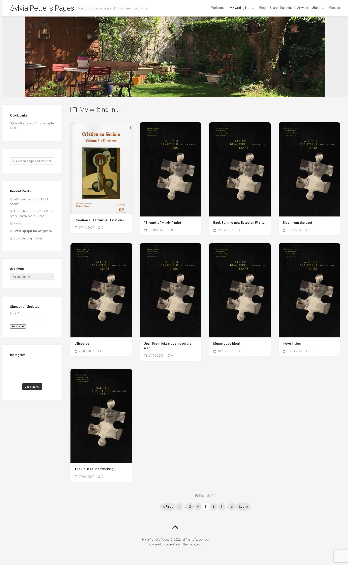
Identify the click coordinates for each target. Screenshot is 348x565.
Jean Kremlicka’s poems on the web (168, 346)
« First (168, 507)
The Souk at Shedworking (94, 469)
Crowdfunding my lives (28, 238)
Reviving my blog (24, 223)
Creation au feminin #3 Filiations (99, 220)
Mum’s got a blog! (226, 343)
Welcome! (218, 8)
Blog (262, 8)
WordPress (173, 544)
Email (14, 313)
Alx (199, 544)
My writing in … (240, 8)
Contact (334, 8)
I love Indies (292, 343)
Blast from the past (297, 223)
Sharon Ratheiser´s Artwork (289, 8)
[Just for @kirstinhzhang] (32, 376)
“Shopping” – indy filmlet (162, 223)
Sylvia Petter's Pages (42, 8)
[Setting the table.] (47, 376)
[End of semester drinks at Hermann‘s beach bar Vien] (47, 366)
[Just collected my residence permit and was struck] (17, 366)
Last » (243, 507)
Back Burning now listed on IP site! (239, 223)
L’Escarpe (82, 343)
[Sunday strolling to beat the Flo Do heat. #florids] (32, 366)
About (316, 8)
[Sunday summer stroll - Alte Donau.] (17, 376)
